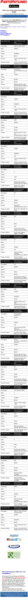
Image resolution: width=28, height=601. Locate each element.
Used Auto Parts (7, 26)
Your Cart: (20, 18)
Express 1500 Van (22, 26)
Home (1, 26)
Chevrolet (14, 26)
